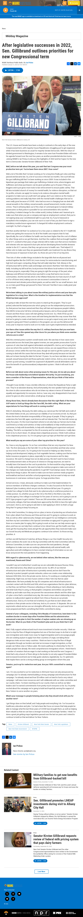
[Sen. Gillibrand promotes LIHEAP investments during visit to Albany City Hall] (17, 804)
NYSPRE (34, 729)
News (4, 29)
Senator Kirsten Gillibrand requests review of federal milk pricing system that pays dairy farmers (56, 839)
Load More (41, 872)
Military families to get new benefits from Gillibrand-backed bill (55, 776)
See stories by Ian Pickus (23, 754)
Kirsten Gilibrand (23, 724)
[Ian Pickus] (6, 749)
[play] (5, 10)
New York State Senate (41, 724)
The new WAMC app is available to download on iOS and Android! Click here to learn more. (41, 16)
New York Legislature (61, 724)
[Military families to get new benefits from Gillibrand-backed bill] (17, 780)
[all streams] (80, 10)
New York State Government (18, 729)
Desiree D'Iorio (37, 782)
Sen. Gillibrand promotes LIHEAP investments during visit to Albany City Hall (54, 804)
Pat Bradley (36, 846)
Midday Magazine (17, 36)
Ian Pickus (29, 63)
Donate (75, 3)
